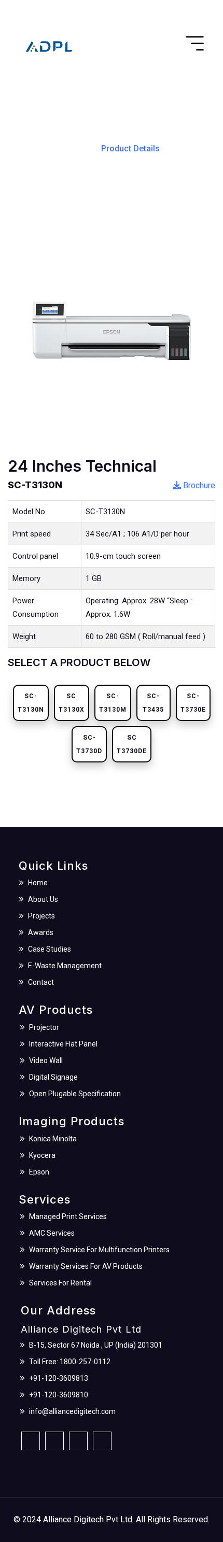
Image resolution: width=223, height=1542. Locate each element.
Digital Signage (53, 1077)
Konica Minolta (53, 1139)
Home (75, 148)
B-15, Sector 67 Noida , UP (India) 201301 (95, 1345)
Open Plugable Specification (75, 1094)
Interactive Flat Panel (63, 1044)
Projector (44, 1027)
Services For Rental (60, 1283)
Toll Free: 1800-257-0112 (69, 1361)
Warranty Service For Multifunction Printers (99, 1250)
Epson (39, 1172)
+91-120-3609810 (58, 1395)
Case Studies (49, 949)
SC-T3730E (193, 702)
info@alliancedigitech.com (72, 1411)
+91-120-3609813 (58, 1378)
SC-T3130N (31, 702)
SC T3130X (72, 702)
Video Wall (46, 1060)
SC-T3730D (89, 744)
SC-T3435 (153, 702)
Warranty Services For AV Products (86, 1266)
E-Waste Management (65, 965)
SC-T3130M (113, 702)
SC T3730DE (132, 744)
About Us (43, 899)
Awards (40, 932)
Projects (41, 916)
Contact (41, 982)
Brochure (198, 485)
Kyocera (42, 1155)
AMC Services (52, 1233)
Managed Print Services (68, 1216)
